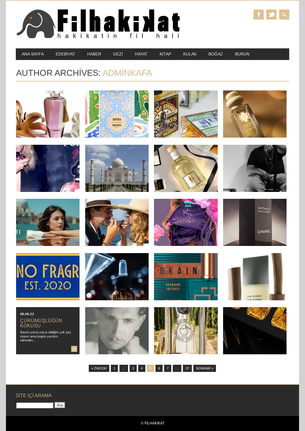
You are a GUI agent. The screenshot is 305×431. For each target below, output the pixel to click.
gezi (118, 54)
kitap (165, 54)
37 (187, 368)
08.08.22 (27, 314)
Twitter (271, 14)
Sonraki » (204, 368)
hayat (141, 54)
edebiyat (65, 54)
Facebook (258, 14)
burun (242, 54)
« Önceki (99, 368)
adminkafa (127, 73)
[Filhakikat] (98, 38)
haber (94, 54)
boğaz (215, 54)
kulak (190, 54)
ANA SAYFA (33, 54)
